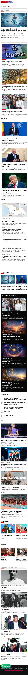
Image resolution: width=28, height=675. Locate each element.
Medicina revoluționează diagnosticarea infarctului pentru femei (15, 398)
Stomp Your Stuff (9, 415)
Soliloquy (7, 411)
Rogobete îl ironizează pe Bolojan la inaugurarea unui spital (14, 403)
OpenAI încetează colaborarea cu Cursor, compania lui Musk (13, 408)
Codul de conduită (18, 668)
